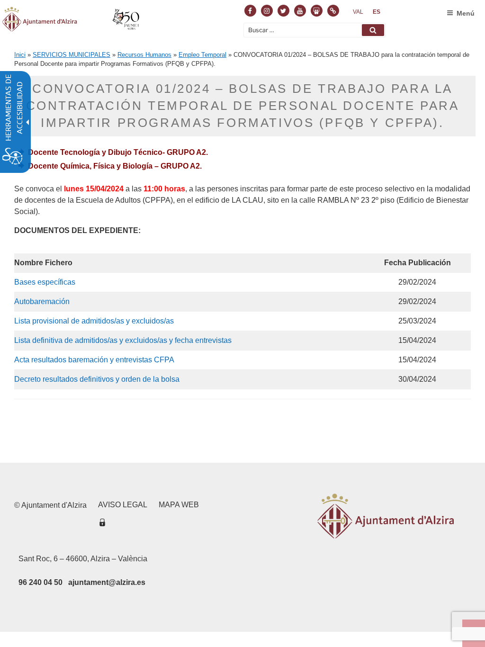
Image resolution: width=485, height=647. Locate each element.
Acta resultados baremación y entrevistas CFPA (94, 360)
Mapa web (179, 505)
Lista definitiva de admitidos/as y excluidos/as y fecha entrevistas (123, 340)
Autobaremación (42, 301)
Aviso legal (122, 505)
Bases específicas (44, 282)
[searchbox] (314, 30)
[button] (373, 30)
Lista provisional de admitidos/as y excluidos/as (94, 321)
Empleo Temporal (202, 54)
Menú (466, 13)
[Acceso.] (102, 524)
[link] (358, 12)
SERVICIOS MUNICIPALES (71, 54)
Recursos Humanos (144, 54)
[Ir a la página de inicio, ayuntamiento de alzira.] (72, 21)
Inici (20, 54)
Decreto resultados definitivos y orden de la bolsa (97, 379)
